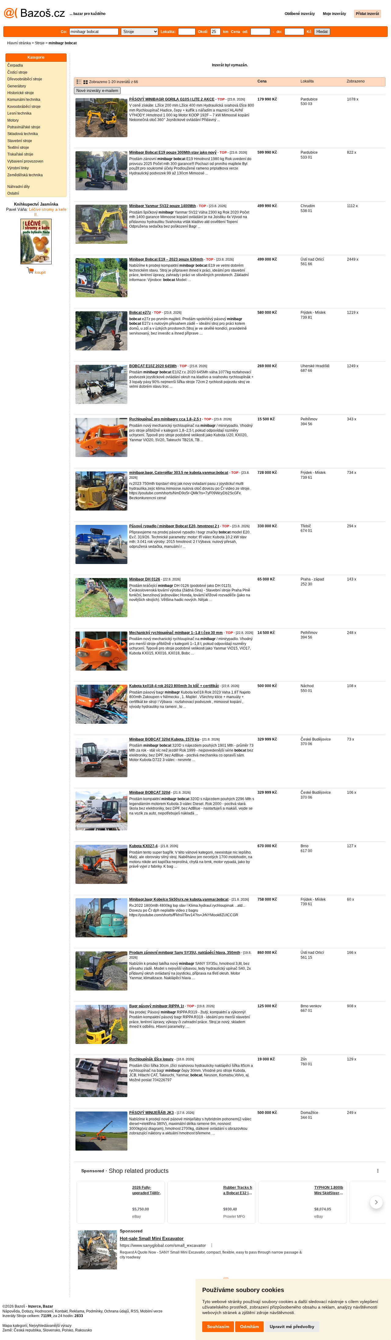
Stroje (40, 43)
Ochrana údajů (116, 1311)
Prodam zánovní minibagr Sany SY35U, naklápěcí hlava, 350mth (184, 952)
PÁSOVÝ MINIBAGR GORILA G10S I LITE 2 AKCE (171, 99)
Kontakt (61, 1311)
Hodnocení (44, 1311)
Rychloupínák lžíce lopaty (151, 1059)
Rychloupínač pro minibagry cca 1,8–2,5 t (165, 419)
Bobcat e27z (140, 312)
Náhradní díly (18, 187)
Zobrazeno (356, 81)
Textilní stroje (18, 147)
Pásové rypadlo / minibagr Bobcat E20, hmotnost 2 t (174, 526)
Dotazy (27, 1311)
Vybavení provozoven (25, 161)
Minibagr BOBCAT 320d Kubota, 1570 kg (164, 739)
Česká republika (27, 1330)
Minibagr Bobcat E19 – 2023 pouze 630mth (166, 259)
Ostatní (13, 193)
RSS (134, 1311)
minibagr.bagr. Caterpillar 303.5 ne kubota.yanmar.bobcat (178, 472)
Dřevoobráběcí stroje (24, 79)
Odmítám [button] (249, 1326)
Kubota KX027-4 (143, 846)
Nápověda (11, 1311)
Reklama (76, 1311)
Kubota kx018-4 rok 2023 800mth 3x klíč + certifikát (174, 686)
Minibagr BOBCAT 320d (149, 792)
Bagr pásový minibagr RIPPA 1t (156, 1006)
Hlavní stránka (19, 43)
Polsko (67, 1330)
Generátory (16, 86)
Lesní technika (19, 113)
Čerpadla (15, 65)
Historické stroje (20, 93)
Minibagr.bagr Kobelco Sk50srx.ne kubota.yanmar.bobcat (178, 899)
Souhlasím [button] (218, 1326)
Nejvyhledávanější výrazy (50, 1326)
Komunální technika (23, 99)
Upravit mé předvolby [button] (292, 1326)
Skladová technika (22, 134)
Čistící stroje (17, 72)
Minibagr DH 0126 (144, 579)
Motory (13, 120)
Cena (262, 81)
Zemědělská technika (25, 175)
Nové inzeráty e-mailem (97, 90)
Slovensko (51, 1330)
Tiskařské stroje (20, 154)
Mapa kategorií (14, 1326)
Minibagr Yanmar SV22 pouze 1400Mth (162, 206)
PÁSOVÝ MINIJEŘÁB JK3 (151, 1113)
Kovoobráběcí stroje (24, 106)
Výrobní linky (18, 168)
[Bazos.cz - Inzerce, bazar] (34, 17)
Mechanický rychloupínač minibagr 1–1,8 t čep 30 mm (176, 633)
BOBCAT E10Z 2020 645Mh (153, 366)
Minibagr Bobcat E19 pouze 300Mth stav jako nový (173, 152)
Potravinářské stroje (23, 127)
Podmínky (94, 1311)
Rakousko (83, 1330)
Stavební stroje (19, 141)
